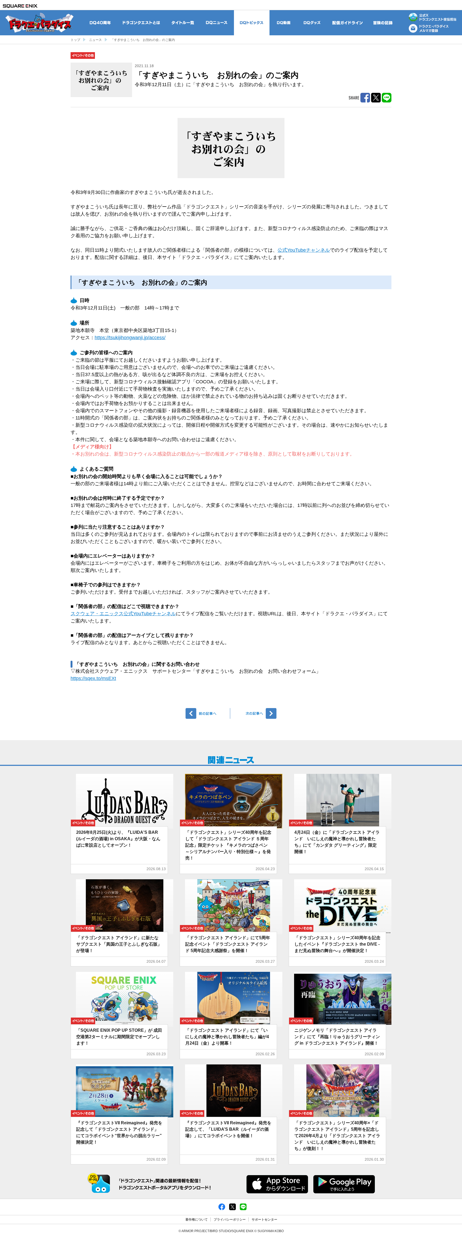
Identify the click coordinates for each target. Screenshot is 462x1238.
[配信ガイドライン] (347, 22)
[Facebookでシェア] (221, 1206)
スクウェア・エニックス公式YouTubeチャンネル (123, 613)
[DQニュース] (217, 22)
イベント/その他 (83, 55)
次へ (254, 713)
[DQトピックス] (252, 22)
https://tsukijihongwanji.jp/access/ (130, 337)
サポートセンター (264, 1219)
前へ (208, 713)
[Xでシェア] (232, 1206)
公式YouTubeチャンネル (304, 250)
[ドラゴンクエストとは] (141, 22)
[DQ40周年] (100, 22)
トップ (75, 40)
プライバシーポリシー (230, 1219)
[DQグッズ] (312, 22)
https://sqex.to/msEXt (93, 678)
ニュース (95, 40)
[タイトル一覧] (182, 22)
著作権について (196, 1219)
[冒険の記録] (383, 22)
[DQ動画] (284, 22)
